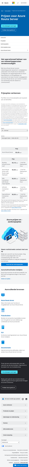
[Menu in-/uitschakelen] (2, 3)
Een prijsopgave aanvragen (9, 26)
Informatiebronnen (6, 47)
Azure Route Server (6, 50)
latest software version (16, 207)
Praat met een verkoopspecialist (14, 264)
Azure (6, 3)
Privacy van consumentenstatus (9, 450)
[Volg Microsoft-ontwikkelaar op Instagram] (23, 399)
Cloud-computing (7, 435)
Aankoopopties (4, 44)
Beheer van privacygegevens (13, 460)
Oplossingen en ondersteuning (11, 417)
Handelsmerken (14, 457)
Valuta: (3, 136)
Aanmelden (24, 3)
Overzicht (3, 37)
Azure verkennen (7, 405)
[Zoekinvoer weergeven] (17, 2)
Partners (5, 423)
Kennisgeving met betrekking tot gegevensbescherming (16, 455)
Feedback (11, 462)
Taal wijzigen (4, 440)
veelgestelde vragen (22, 123)
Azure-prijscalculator (8, 120)
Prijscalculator (6, 315)
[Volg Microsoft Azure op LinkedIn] (26, 399)
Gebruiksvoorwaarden (23, 457)
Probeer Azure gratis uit (8, 30)
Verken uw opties (5, 278)
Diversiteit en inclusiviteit (22, 450)
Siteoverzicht (16, 462)
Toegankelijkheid (15, 452)
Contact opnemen (24, 460)
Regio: (2, 128)
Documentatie (6, 347)
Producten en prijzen (8, 411)
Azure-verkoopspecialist (8, 122)
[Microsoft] (13, 3)
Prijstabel (3, 40)
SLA (2, 332)
